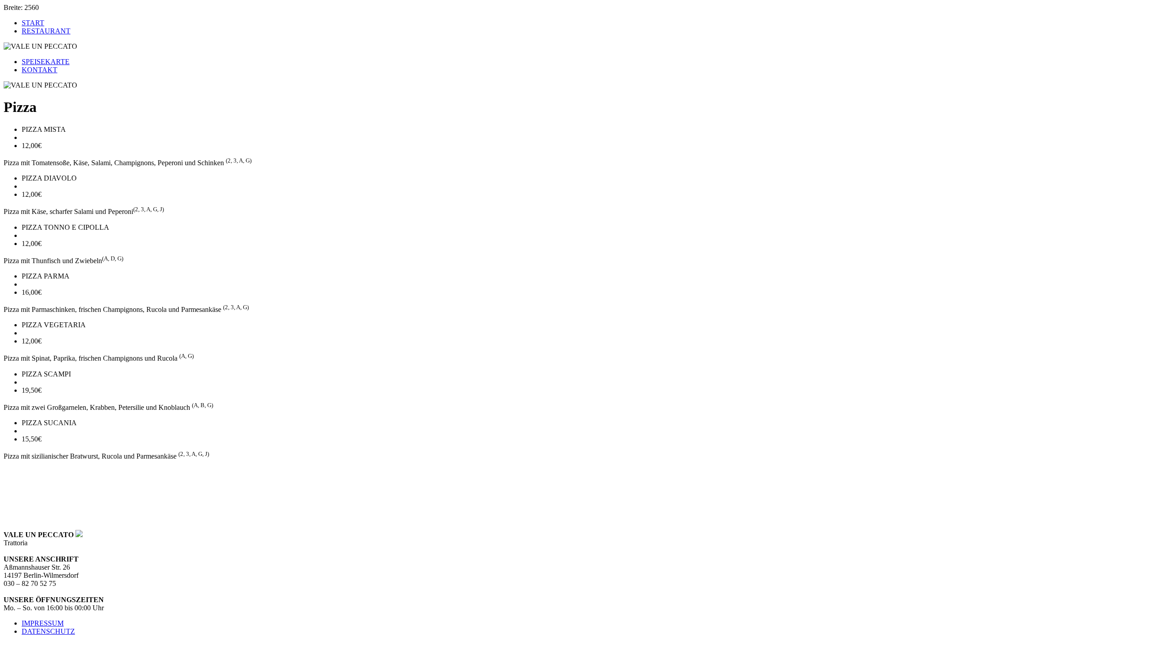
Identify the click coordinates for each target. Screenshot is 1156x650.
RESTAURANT (46, 31)
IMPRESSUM (43, 623)
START (33, 23)
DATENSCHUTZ (48, 631)
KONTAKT (39, 70)
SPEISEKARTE (46, 61)
